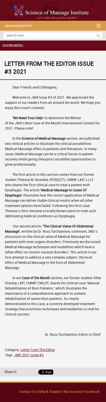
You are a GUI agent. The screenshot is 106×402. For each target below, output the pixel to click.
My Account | (74, 392)
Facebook (91, 392)
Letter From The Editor (37, 350)
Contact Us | (28, 392)
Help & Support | (51, 392)
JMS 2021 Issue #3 (29, 355)
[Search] (98, 35)
